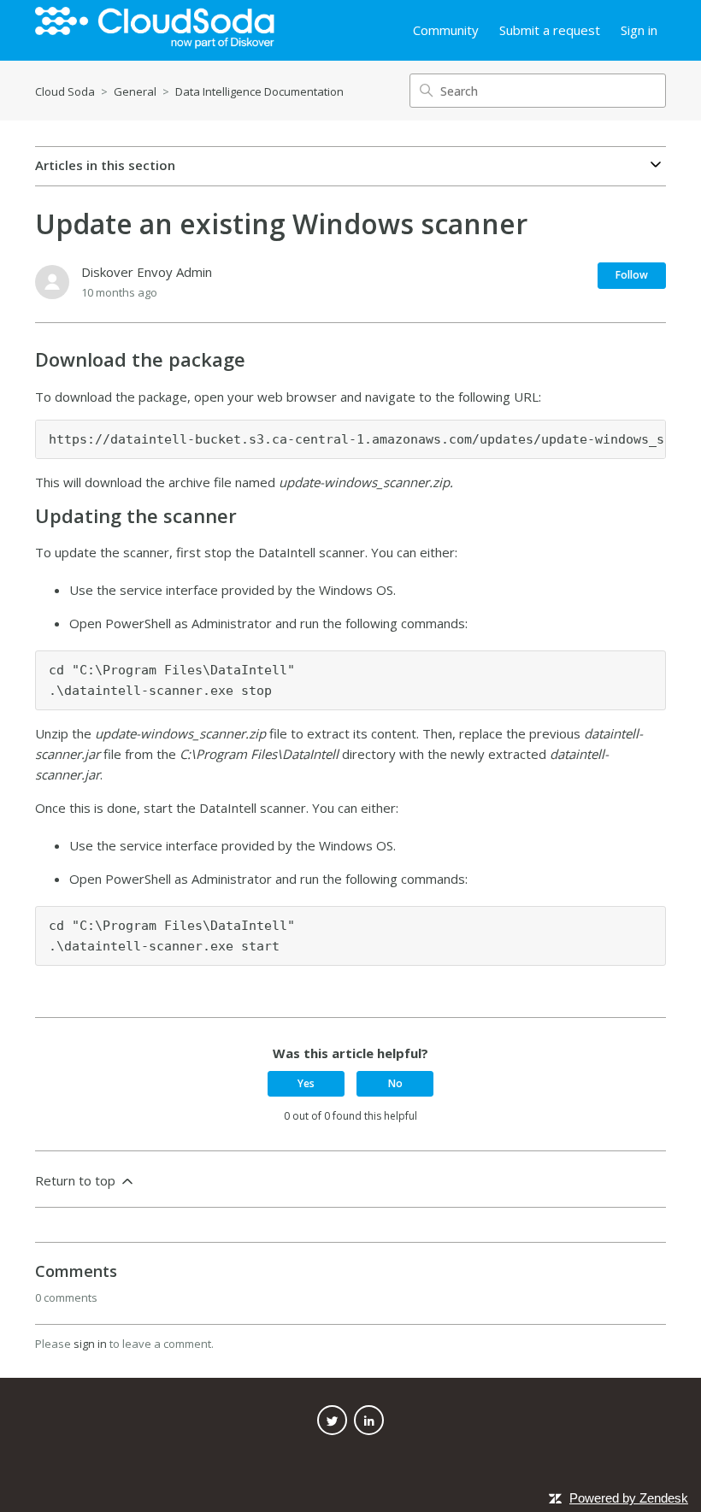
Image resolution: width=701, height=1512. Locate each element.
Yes (306, 1083)
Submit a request (549, 29)
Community (446, 29)
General (135, 91)
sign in (90, 1343)
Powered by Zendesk (628, 1498)
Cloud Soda (65, 91)
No (395, 1083)
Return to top (77, 1180)
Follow (632, 275)
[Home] (155, 31)
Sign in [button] (639, 29)
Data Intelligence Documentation (259, 91)
